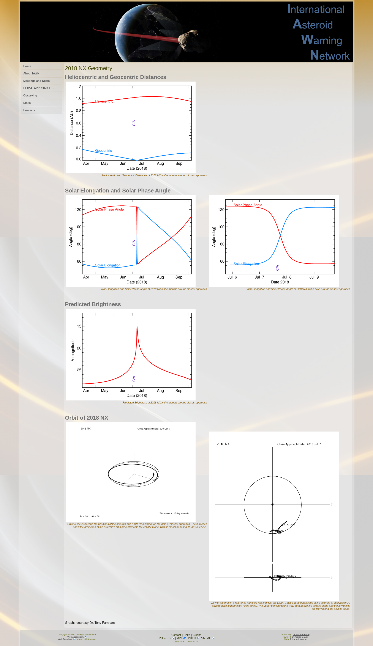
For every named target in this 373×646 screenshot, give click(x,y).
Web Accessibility (75, 637)
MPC (180, 638)
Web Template (65, 639)
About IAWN (31, 73)
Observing (30, 95)
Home (27, 66)
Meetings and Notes (36, 80)
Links (27, 102)
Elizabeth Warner (298, 639)
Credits (197, 635)
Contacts (29, 110)
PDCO (192, 638)
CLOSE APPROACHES (38, 88)
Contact (176, 635)
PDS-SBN (165, 638)
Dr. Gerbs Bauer (300, 637)
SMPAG (206, 638)
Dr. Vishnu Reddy (301, 634)
